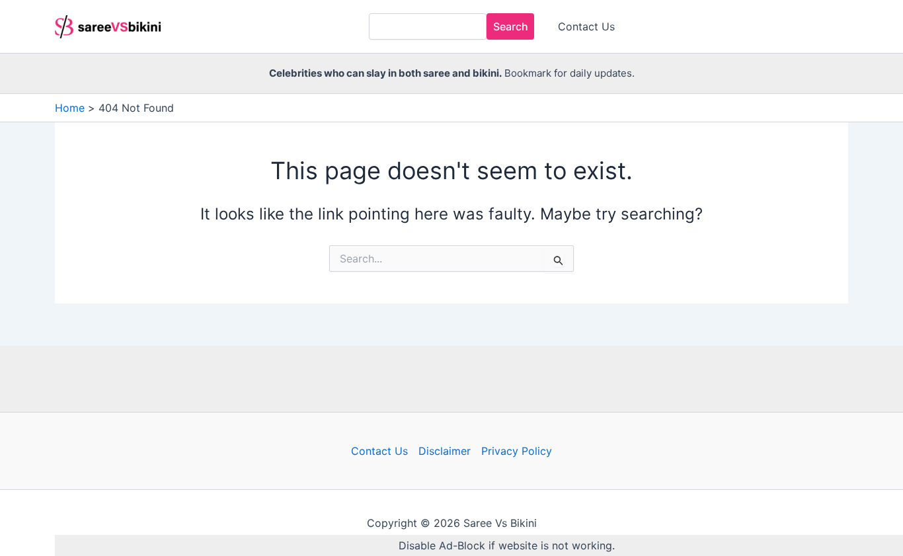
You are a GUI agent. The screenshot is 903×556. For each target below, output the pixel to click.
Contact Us (586, 26)
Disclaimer (444, 450)
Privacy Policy (516, 450)
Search (510, 26)
